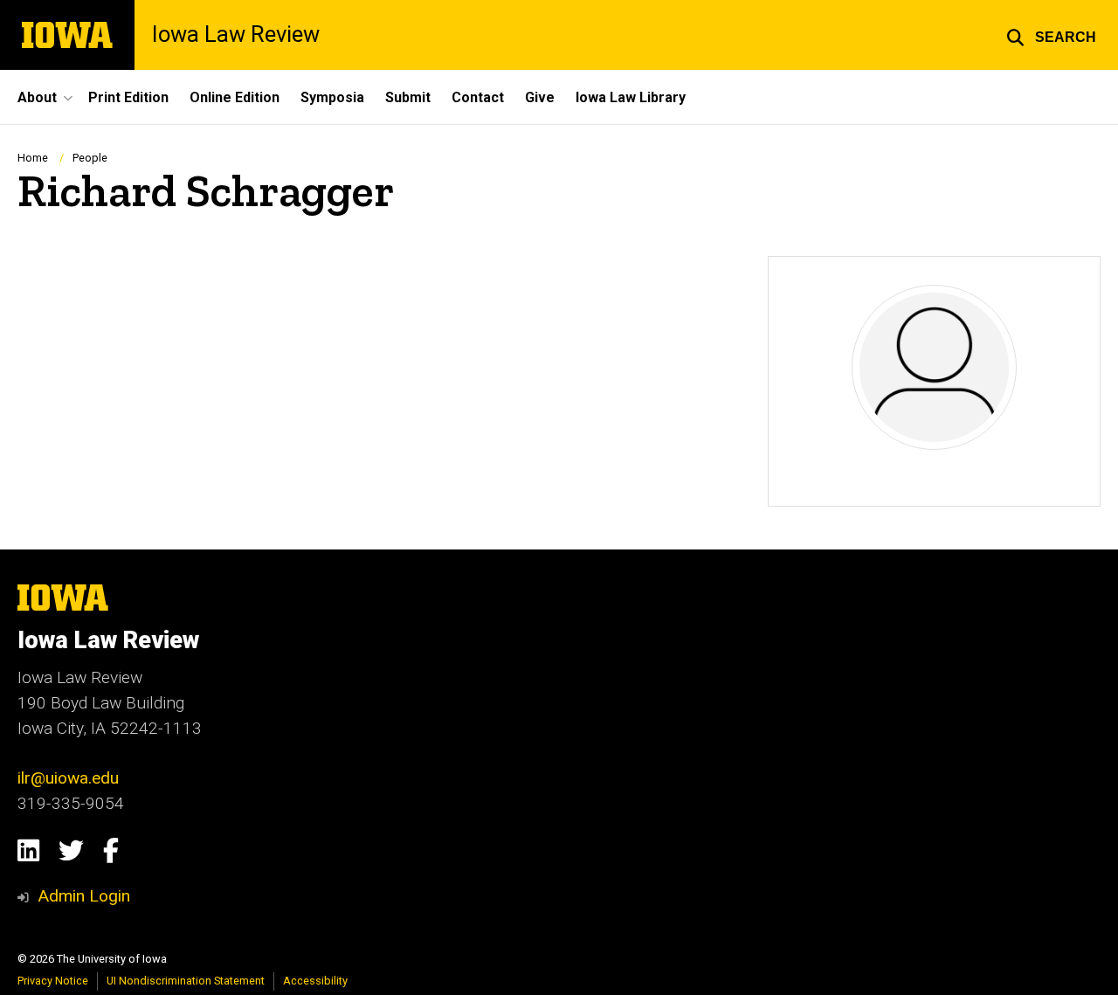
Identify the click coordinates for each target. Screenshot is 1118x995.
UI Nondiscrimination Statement (186, 980)
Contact (478, 97)
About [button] (37, 97)
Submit (408, 97)
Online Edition (235, 97)
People (89, 157)
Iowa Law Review (236, 35)
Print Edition (128, 97)
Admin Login (84, 896)
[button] (1051, 35)
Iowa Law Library (631, 97)
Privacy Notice (52, 980)
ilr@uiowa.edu (68, 778)
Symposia (332, 97)
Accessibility (315, 980)
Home (32, 157)
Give (540, 97)
